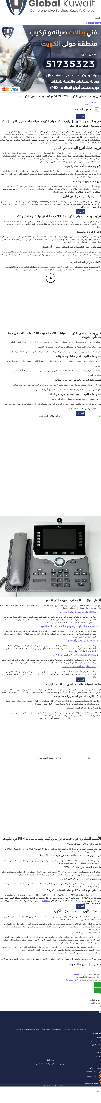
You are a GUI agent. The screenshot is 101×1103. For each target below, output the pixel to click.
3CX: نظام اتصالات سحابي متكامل (78, 666)
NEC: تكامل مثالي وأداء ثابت (81, 640)
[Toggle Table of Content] (95, 109)
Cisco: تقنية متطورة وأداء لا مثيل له (78, 612)
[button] (97, 18)
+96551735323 (88, 1072)
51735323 (46, 901)
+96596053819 (88, 1083)
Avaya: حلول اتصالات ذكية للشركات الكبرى (74, 655)
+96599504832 (88, 1075)
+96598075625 (89, 1077)
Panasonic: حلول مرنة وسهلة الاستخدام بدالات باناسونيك (67, 626)
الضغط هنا (76, 974)
